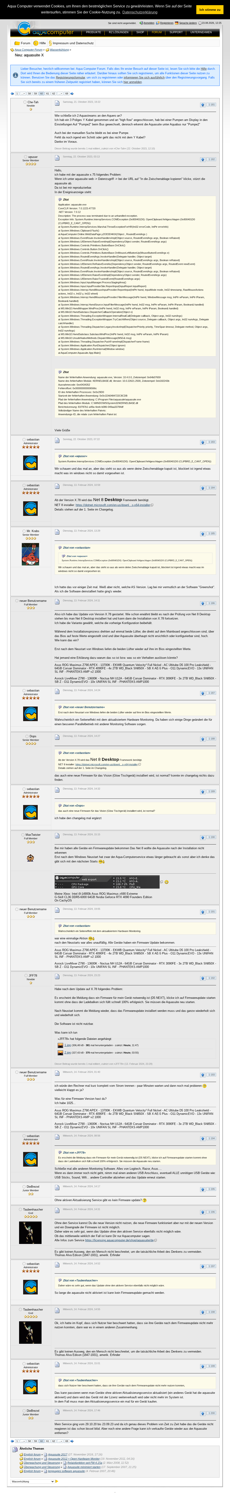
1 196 (212, 1212)
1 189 (212, 791)
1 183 (212, 442)
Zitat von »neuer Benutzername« (84, 707)
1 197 (212, 1266)
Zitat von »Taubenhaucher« (80, 1280)
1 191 (212, 911)
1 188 (212, 738)
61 (47, 93)
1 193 (212, 1074)
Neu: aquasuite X (29, 55)
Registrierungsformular (70, 77)
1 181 (212, 104)
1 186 (212, 603)
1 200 (212, 1413)
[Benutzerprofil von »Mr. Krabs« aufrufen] (30, 554)
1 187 (212, 693)
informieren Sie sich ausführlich (144, 77)
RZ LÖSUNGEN (118, 32)
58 (29, 93)
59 (35, 93)
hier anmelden (133, 82)
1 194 (212, 1138)
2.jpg (67, 1052)
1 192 (212, 978)
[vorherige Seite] (12, 94)
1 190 (212, 837)
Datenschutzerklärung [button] (139, 12)
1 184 (212, 487)
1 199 (212, 1366)
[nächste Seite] (72, 94)
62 (53, 93)
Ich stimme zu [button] (210, 9)
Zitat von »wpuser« (75, 456)
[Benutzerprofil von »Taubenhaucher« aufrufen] (30, 1233)
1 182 (212, 159)
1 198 (212, 1312)
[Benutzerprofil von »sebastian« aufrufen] (30, 463)
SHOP (140, 32)
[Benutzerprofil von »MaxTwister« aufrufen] (30, 858)
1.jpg (67, 1045)
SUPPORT (176, 32)
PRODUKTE (93, 32)
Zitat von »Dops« (74, 805)
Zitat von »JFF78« (74, 1152)
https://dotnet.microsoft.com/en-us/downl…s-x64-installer (113, 505)
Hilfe (204, 68)
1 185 (212, 533)
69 (66, 93)
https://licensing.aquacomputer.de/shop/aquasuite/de (119, 1240)
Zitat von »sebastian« (77, 547)
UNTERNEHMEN (201, 32)
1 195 (212, 1189)
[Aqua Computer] (63, 32)
